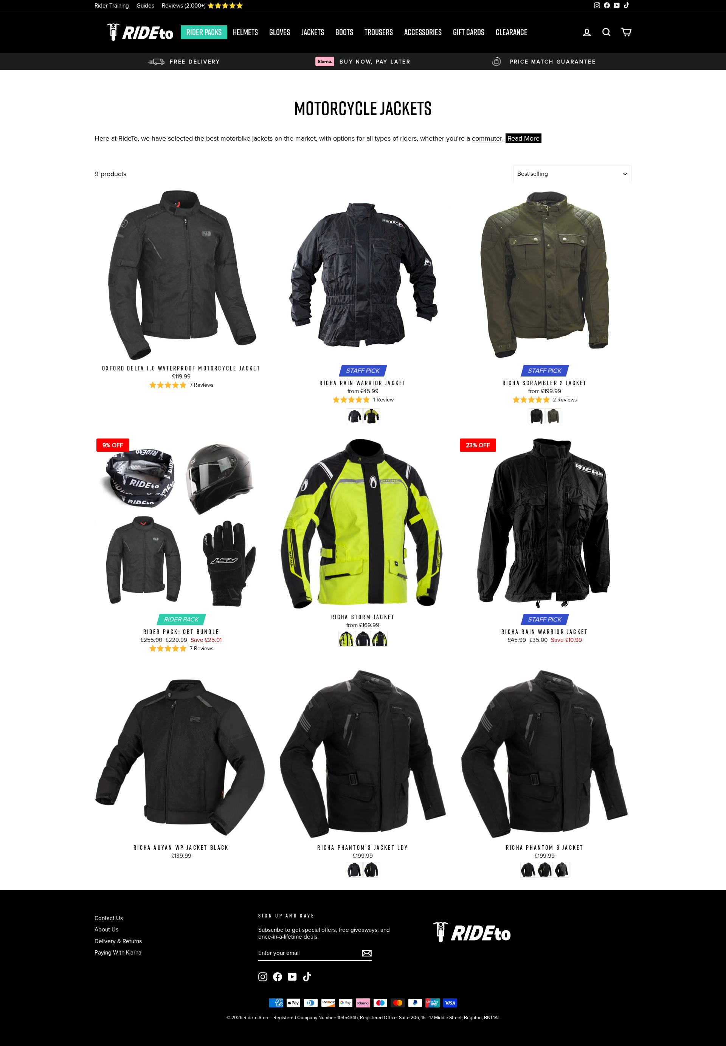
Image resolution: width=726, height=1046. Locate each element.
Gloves (279, 32)
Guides (145, 5)
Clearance (511, 32)
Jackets (312, 32)
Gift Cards (468, 32)
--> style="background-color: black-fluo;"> (371, 416)
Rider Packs (204, 32)
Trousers (379, 32)
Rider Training (112, 5)
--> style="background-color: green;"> (553, 416)
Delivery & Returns (118, 941)
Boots (344, 32)
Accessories (423, 32)
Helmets (245, 32)
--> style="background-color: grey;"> (561, 869)
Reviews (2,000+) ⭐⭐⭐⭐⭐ (202, 5)
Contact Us (109, 918)
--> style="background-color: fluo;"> (346, 638)
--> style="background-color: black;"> (354, 416)
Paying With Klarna (118, 952)
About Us (106, 929)
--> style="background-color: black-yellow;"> (371, 869)
